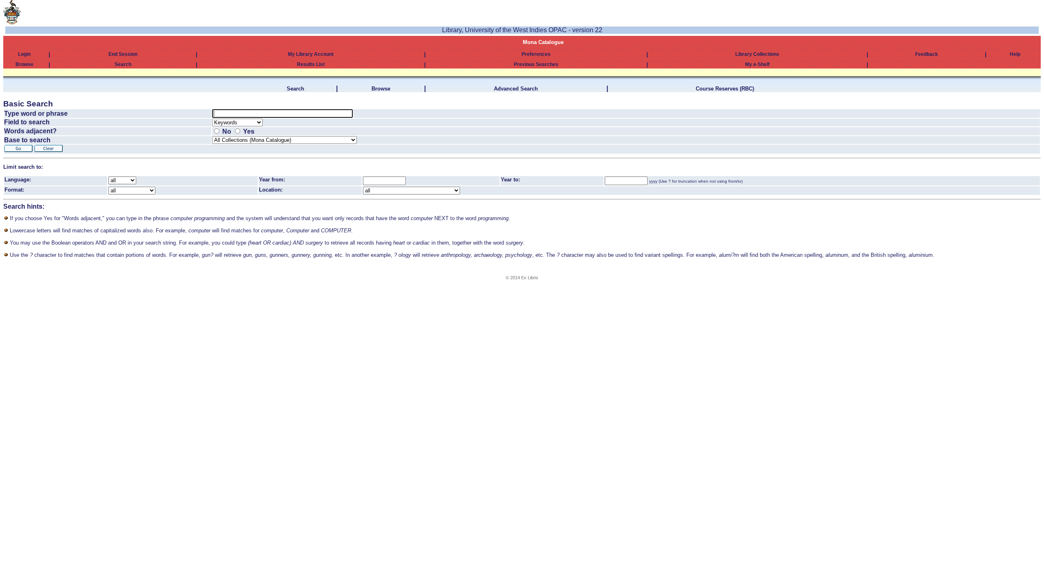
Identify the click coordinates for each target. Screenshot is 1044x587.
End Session (122, 54)
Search (123, 64)
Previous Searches (536, 64)
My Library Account (311, 54)
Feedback (926, 54)
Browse (24, 64)
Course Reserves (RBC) (725, 89)
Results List (311, 64)
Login (24, 54)
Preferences (536, 54)
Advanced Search (516, 89)
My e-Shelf (757, 64)
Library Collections (757, 54)
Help (1015, 54)
